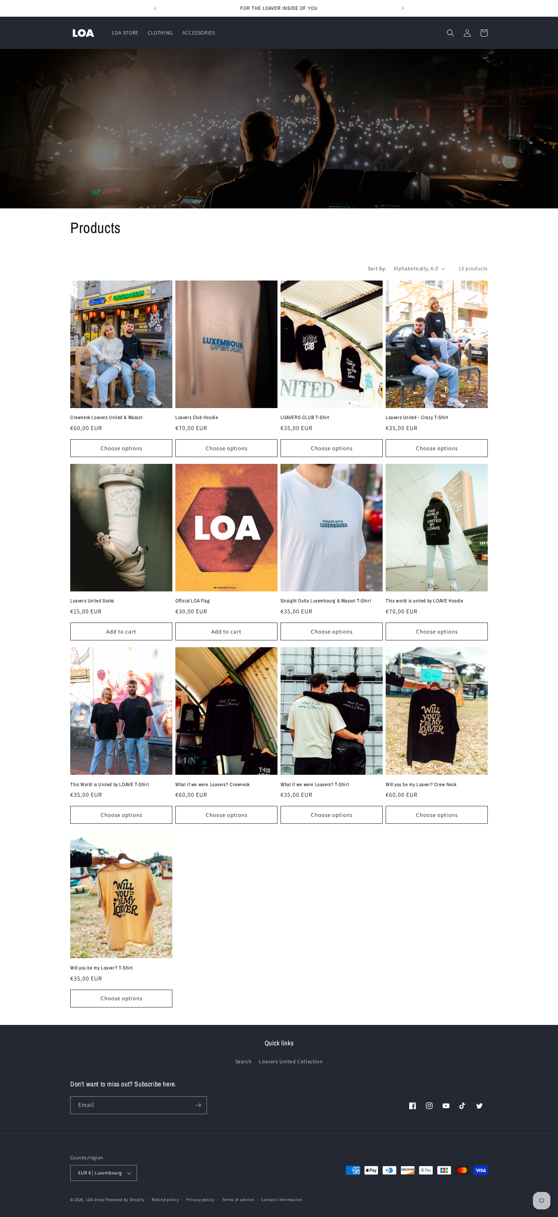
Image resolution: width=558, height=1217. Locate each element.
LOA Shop (95, 1199)
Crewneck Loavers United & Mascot (106, 418)
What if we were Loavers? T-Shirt (315, 785)
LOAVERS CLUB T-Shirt (305, 418)
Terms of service (238, 1199)
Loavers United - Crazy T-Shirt (417, 418)
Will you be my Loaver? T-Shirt (101, 968)
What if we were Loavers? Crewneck (212, 785)
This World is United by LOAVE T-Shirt (109, 785)
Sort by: (377, 268)
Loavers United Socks (92, 601)
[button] (450, 33)
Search (243, 1061)
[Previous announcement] (155, 8)
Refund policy (165, 1199)
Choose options (121, 448)
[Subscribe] (198, 1105)
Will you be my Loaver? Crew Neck (421, 785)
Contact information (281, 1199)
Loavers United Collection (291, 1061)
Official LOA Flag (192, 601)
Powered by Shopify (125, 1199)
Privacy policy (200, 1199)
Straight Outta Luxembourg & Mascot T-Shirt (326, 601)
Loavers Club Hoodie (196, 418)
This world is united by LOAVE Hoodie (424, 601)
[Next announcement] (402, 8)
